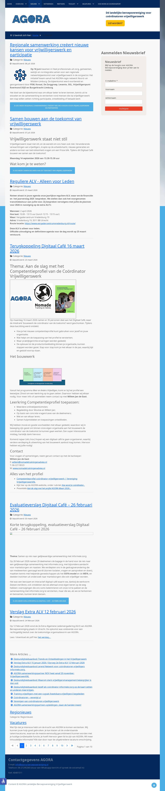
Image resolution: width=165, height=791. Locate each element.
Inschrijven (124, 108)
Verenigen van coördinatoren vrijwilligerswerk (36, 701)
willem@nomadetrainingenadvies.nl (29, 462)
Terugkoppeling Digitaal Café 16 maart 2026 (47, 248)
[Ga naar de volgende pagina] (67, 745)
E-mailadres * (111, 81)
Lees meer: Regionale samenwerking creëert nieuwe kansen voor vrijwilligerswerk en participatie (52, 106)
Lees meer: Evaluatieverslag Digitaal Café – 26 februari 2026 (40, 601)
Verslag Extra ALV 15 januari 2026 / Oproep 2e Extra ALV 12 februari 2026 (49, 662)
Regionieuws (20, 712)
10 (62, 745)
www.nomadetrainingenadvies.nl (29, 468)
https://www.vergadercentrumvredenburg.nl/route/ (50, 223)
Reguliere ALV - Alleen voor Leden (42, 181)
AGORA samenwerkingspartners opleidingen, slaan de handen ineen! (47, 705)
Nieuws (27, 59)
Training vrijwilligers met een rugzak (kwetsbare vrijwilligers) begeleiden (48, 693)
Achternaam (110, 98)
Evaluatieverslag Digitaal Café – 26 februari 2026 (51, 507)
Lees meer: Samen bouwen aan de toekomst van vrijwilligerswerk (43, 170)
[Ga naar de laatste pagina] (72, 745)
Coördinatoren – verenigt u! (27, 697)
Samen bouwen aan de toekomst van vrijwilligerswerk (46, 121)
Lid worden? (115, 23)
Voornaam (109, 89)
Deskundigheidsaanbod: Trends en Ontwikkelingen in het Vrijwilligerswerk (50, 659)
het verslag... (44, 637)
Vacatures (18, 722)
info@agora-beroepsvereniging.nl (31, 764)
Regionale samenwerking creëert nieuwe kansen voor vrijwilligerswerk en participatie (49, 49)
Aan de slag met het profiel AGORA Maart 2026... (49, 488)
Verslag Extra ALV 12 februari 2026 (43, 611)
